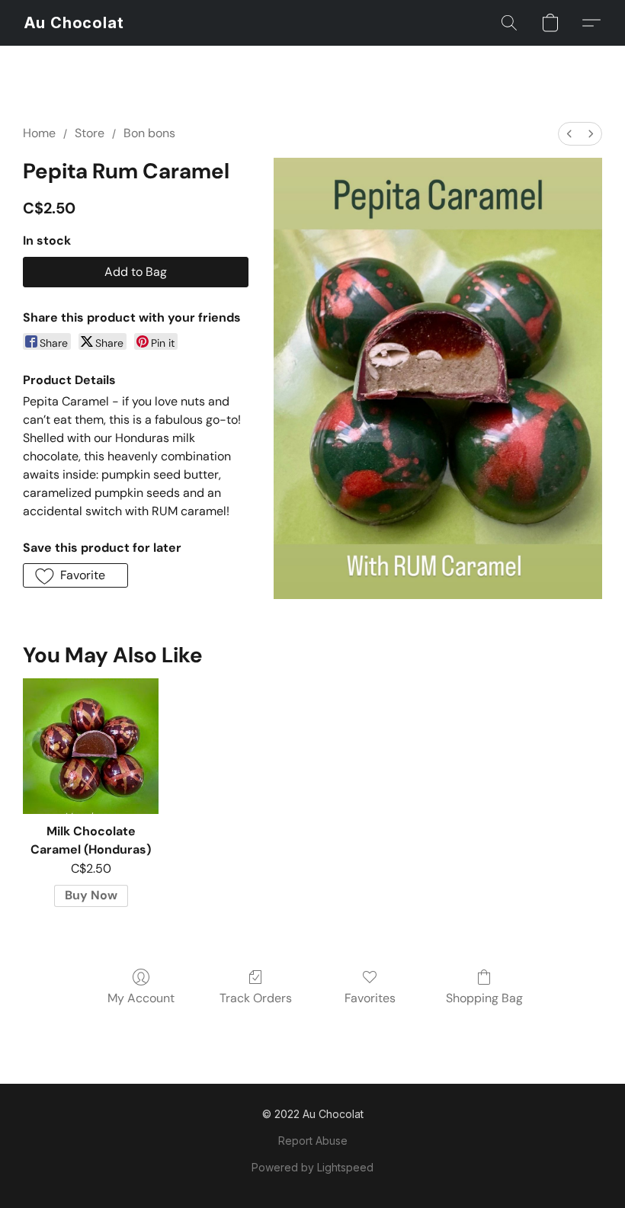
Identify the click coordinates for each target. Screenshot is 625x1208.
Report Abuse (313, 1140)
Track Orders (256, 998)
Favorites (370, 998)
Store (89, 133)
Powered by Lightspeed (312, 1167)
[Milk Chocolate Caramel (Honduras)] (91, 746)
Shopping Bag (484, 998)
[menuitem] (569, 134)
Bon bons (149, 133)
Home (39, 133)
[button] (74, 23)
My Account (141, 998)
